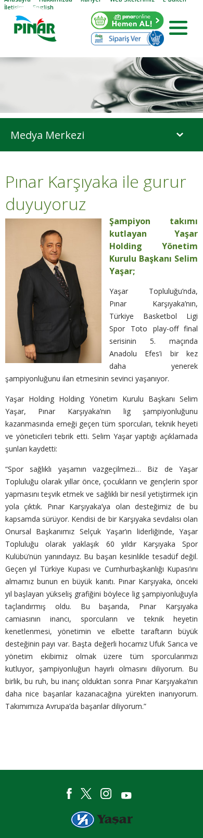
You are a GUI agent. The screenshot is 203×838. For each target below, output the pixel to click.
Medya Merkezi (47, 135)
